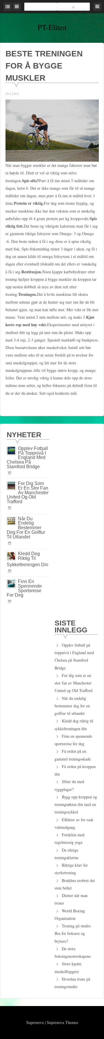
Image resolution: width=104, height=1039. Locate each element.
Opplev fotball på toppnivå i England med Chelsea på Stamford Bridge (27, 457)
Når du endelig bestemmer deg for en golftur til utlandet (26, 527)
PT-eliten (52, 27)
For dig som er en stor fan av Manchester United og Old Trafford (28, 492)
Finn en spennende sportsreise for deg (24, 588)
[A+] (15, 93)
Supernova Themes (62, 1022)
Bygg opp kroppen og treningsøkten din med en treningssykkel (76, 804)
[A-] (8, 93)
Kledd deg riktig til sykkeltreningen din (27, 559)
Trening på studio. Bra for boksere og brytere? (73, 933)
